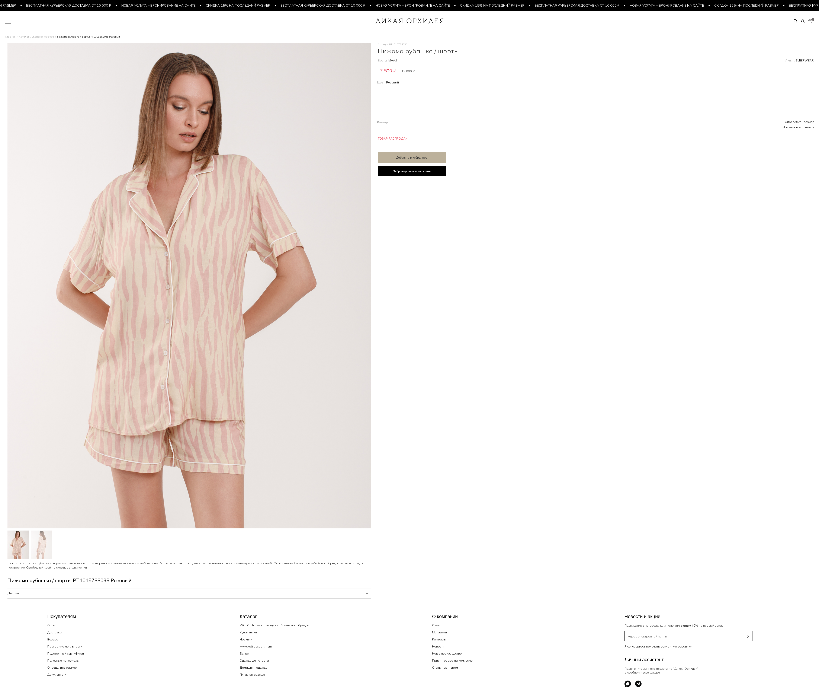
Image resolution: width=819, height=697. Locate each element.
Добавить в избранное (411, 157)
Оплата (52, 625)
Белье (244, 653)
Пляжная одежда (252, 675)
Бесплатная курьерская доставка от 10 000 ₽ (285, 5)
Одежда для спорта (254, 660)
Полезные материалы (63, 660)
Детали (13, 593)
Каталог (24, 36)
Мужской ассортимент (256, 646)
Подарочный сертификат (65, 653)
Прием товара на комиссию (452, 660)
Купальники (248, 632)
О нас (436, 625)
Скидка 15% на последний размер (200, 5)
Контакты (439, 639)
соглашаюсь (636, 646)
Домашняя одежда (253, 667)
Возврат (53, 639)
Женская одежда (43, 36)
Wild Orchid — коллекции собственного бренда (274, 625)
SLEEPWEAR (805, 60)
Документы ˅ (56, 675)
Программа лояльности (64, 646)
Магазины (439, 632)
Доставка (54, 632)
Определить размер (799, 122)
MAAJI (392, 60)
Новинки (246, 639)
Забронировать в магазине (412, 171)
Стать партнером (445, 667)
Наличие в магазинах (798, 127)
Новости (438, 646)
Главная (10, 36)
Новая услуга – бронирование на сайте (121, 5)
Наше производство (447, 653)
